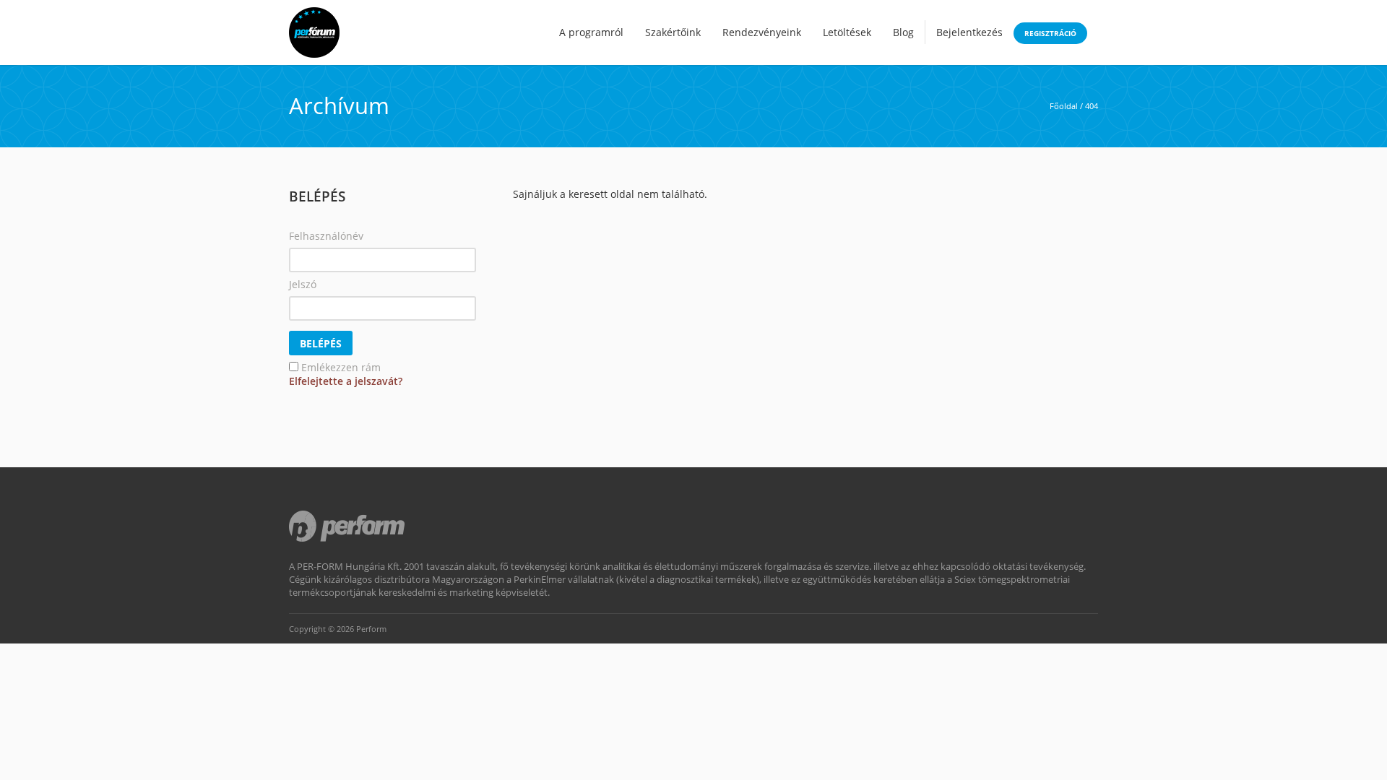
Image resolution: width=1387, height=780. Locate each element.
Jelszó (302, 284)
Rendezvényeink (761, 32)
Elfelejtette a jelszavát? (345, 381)
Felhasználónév (326, 236)
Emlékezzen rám (341, 367)
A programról (591, 32)
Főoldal (1064, 105)
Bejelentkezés (969, 32)
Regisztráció (1050, 33)
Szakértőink (673, 32)
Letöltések (847, 32)
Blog (903, 32)
